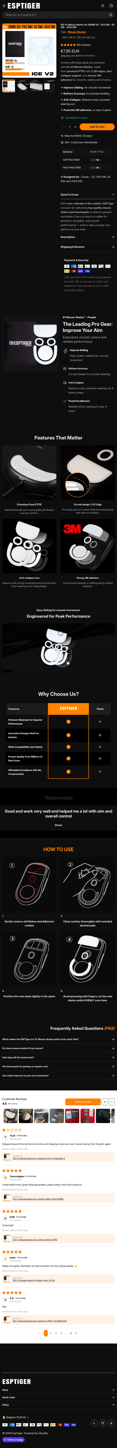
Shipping (65, 55)
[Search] (110, 15)
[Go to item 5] (72, 1116)
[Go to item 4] (57, 1116)
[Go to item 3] (41, 1116)
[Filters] (105, 1101)
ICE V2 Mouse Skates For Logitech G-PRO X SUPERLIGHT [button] (40, 1321)
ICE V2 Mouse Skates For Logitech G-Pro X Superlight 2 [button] (39, 1158)
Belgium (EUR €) (16, 1417)
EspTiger (17, 1433)
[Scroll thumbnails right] (111, 1116)
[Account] (102, 5)
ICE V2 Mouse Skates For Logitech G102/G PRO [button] (35, 1239)
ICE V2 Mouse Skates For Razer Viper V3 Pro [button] (34, 1280)
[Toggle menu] (4, 5)
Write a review (83, 1101)
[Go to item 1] (10, 1116)
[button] (68, 44)
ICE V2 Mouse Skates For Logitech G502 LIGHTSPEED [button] (38, 1199)
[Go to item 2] (26, 1116)
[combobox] (58, 14)
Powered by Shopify (36, 1433)
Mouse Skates (77, 31)
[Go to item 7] (103, 1116)
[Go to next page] (76, 1333)
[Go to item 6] (87, 1116)
